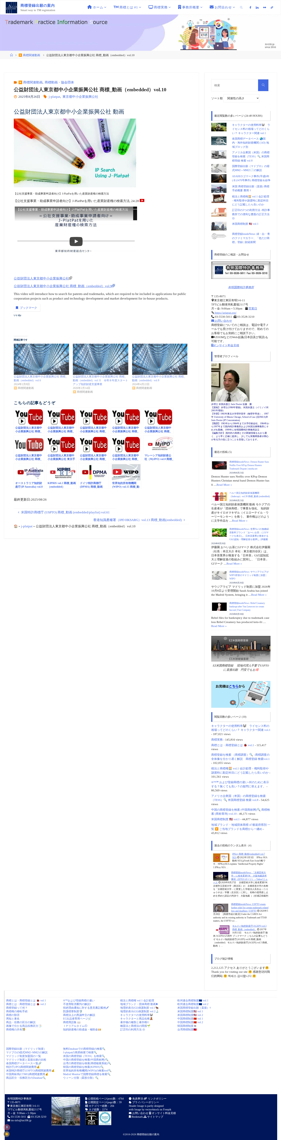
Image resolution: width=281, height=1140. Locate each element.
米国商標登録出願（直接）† (194, 1007)
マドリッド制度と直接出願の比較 (26, 1059)
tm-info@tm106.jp (21, 1120)
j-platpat (54, 97)
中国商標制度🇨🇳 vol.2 (190, 1022)
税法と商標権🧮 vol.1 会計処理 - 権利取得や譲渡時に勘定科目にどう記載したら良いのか (250, 200)
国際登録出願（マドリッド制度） (26, 1048)
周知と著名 (12, 1018)
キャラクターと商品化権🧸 (136, 1018)
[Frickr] (264, 7)
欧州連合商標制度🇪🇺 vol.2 (192, 1004)
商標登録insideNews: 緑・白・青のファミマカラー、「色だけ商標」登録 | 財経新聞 (251, 238)
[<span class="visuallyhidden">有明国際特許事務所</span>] (271, 7)
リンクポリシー (156, 1098)
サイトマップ (154, 1116)
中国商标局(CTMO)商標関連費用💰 (27, 1074)
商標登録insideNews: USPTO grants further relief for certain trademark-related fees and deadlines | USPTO (249, 907)
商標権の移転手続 (17, 1011)
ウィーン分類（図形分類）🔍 (80, 1077)
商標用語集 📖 (71, 1022)
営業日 (253, 308)
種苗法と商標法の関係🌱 (135, 1025)
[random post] (221, 857)
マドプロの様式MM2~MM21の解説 (27, 1052)
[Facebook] (251, 7)
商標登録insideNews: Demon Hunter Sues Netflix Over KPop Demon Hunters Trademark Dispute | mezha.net (249, 465)
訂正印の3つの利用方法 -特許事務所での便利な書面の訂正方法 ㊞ (251, 214)
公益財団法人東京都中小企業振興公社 (41, 278)
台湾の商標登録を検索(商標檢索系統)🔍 (87, 1063)
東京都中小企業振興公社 (80, 97)
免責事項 (137, 1098)
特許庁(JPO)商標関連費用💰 (23, 1067)
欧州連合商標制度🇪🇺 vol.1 (192, 1000)
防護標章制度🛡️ (72, 1011)
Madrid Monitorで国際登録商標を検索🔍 (86, 1074)
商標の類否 (12, 1015)
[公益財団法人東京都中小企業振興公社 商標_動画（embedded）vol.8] (159, 359)
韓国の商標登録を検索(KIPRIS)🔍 (83, 1067)
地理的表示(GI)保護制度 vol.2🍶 (139, 1011)
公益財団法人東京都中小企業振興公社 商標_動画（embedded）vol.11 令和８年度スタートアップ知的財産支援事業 (100, 380)
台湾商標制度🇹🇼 (187, 1029)
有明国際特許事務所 (241, 287)
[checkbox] (7, 1134)
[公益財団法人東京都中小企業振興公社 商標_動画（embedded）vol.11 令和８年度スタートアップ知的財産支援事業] (100, 359)
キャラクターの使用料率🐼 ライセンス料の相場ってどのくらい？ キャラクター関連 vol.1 (251, 129)
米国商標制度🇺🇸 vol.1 (190, 1011)
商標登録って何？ (17, 1007)
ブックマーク (28, 307)
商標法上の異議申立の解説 (79, 1015)
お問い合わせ (223, 320)
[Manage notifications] (7, 1127)
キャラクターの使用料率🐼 (136, 1015)
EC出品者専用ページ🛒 (77, 1018)
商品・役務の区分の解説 (21, 1022)
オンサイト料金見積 (226, 345)
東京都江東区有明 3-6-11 (24, 1105)
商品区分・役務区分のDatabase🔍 (26, 1077)
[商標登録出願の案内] (11, 7)
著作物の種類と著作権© (134, 1022)
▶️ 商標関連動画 (29, 55)
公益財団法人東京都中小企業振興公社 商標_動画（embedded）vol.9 (63, 286)
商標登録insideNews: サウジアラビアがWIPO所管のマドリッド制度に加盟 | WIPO (249, 575)
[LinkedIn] (257, 7)
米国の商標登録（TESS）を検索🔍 (84, 1056)
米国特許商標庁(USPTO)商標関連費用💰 (30, 1070)
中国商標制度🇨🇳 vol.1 (190, 1018)
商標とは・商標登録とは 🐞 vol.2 (26, 1004)
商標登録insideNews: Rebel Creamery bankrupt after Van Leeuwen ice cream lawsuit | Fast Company (247, 606)
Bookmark (137, 1116)
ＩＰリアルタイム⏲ (75, 1025)
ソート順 (217, 98)
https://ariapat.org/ (225, 312)
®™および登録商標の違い (79, 1000)
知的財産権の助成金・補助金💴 (82, 1029)
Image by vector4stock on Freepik (152, 1109)
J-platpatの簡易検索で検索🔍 (80, 1052)
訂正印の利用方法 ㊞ (132, 1029)
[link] (241, 7)
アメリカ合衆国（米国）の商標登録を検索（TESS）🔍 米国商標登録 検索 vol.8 (251, 156)
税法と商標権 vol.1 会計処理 (137, 1000)
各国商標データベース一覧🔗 (23, 1063)
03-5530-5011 (18, 1116)
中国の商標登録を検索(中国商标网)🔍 (85, 1059)
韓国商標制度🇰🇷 (187, 1025)
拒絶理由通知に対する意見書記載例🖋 (86, 1007)
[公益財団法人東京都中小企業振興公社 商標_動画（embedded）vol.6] (41, 359)
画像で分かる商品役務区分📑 (23, 1025)
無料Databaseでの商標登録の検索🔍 (84, 1048)
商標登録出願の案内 (148, 1134)
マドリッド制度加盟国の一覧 (23, 1056)
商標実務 (217, 739)
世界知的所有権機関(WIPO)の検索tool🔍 (87, 1070)
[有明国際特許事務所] (240, 270)
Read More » (224, 484)
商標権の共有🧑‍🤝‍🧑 (15, 1029)
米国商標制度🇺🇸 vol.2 (190, 1015)
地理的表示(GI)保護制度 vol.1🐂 (139, 1007)
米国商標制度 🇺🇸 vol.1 (245, 223)
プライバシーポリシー (145, 1102)
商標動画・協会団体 (59, 82)
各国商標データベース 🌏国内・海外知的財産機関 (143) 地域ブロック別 (250, 142)
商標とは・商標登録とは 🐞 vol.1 (232, 745)
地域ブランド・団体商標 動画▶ (139, 1004)
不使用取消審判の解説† (77, 1004)
